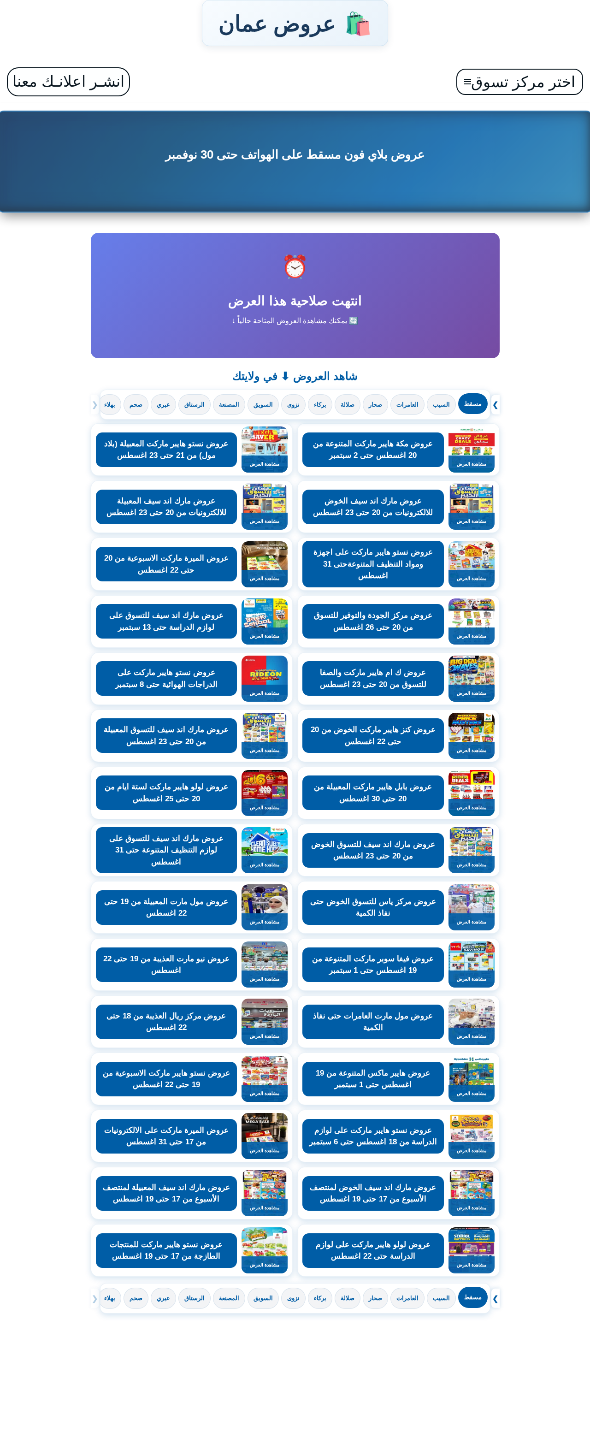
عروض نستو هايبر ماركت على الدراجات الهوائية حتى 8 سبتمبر (166, 678)
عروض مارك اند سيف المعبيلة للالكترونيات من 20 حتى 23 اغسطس (166, 507)
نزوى (293, 404)
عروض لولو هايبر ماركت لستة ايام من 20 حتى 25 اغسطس (166, 792)
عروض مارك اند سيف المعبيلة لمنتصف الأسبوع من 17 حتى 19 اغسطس (166, 1193)
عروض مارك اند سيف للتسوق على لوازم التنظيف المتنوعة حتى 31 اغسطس (166, 850)
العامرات (407, 404)
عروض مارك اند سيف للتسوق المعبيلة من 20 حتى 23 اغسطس (166, 735)
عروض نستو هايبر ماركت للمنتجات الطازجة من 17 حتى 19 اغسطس (166, 1250)
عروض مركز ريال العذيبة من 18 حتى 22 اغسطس (166, 1022)
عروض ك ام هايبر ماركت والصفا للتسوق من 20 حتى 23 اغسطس (373, 678)
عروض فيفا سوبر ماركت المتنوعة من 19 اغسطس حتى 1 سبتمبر (373, 964)
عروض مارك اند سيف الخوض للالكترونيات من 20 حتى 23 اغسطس (373, 507)
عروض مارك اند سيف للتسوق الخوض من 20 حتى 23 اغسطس (373, 850)
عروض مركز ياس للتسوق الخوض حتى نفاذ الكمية (373, 907)
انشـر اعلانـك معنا (68, 81)
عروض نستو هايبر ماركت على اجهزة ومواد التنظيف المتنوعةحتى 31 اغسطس (373, 564)
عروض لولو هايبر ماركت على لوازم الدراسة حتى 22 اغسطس (373, 1250)
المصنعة (229, 404)
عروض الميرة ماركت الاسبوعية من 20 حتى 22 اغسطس (166, 564)
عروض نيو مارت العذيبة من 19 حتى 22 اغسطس (166, 964)
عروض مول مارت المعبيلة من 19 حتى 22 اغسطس (166, 907)
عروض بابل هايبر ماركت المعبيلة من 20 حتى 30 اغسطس (373, 792)
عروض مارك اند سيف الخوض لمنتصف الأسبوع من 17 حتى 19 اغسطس (373, 1193)
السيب (441, 404)
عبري (163, 404)
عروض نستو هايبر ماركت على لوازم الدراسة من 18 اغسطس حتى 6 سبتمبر (373, 1136)
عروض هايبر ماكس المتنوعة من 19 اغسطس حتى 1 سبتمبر (373, 1079)
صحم (136, 404)
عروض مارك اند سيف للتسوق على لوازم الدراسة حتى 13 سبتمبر (166, 621)
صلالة (347, 404)
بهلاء (109, 404)
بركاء (320, 404)
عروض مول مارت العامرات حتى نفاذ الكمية (373, 1022)
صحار (375, 404)
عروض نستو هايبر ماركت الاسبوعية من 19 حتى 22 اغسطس (166, 1079)
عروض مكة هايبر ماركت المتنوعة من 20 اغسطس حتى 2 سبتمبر (373, 449)
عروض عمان (295, 23)
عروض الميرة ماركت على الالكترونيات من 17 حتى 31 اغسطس (166, 1136)
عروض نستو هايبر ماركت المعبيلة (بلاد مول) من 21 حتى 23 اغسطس (166, 449)
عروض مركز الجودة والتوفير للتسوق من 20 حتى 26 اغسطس (373, 621)
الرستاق (194, 404)
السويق (263, 404)
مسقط (473, 403)
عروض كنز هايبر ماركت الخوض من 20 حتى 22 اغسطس (373, 735)
